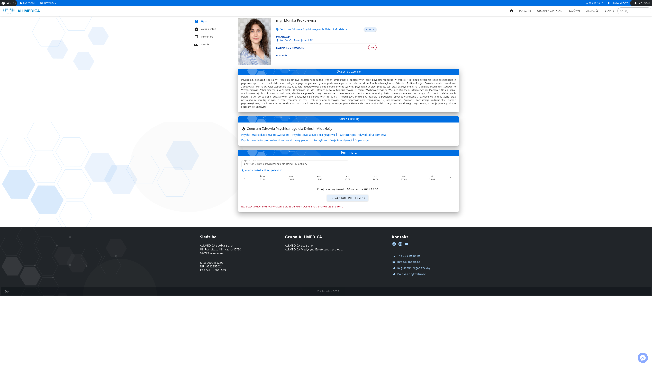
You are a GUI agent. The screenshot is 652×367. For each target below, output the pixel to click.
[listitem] (210, 21)
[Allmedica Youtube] (406, 244)
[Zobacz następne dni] (450, 177)
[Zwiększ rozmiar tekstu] (9, 3)
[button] (344, 164)
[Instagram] (400, 244)
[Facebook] (394, 244)
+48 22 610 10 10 (333, 206)
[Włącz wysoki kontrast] (3, 3)
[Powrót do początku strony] (7, 291)
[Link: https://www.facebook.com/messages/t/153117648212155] (643, 358)
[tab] (511, 10)
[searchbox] (634, 10)
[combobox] (294, 164)
